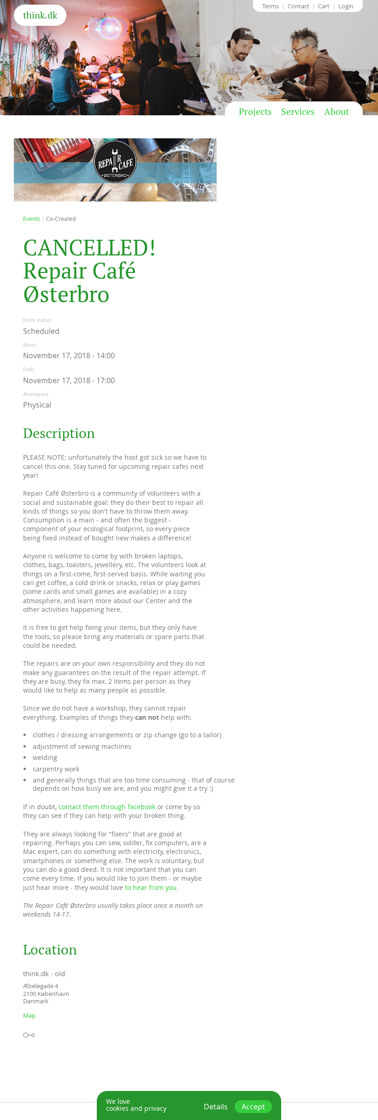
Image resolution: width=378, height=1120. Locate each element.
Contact (298, 6)
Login (346, 6)
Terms (270, 6)
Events (31, 218)
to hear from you (151, 887)
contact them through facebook (107, 806)
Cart (324, 6)
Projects (255, 112)
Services (298, 112)
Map (29, 1015)
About (336, 112)
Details (216, 1107)
